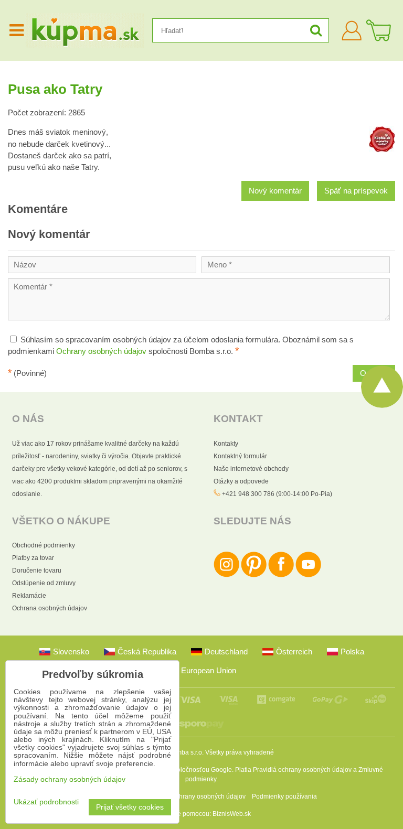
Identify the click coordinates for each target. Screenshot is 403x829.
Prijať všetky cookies (130, 807)
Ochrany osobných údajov (101, 351)
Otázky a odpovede (241, 481)
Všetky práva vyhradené (239, 752)
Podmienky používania (284, 796)
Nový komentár (275, 191)
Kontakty (226, 443)
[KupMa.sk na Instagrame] (226, 575)
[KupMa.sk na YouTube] (308, 575)
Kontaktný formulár (240, 456)
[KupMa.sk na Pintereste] (254, 575)
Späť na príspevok (356, 191)
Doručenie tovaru (36, 570)
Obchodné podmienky (43, 545)
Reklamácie (29, 595)
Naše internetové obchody (251, 468)
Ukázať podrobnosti (46, 802)
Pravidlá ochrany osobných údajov (302, 769)
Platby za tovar (33, 558)
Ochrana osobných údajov (49, 608)
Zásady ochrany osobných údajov (198, 796)
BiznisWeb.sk (232, 813)
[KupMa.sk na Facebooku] (281, 575)
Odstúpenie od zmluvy (44, 583)
